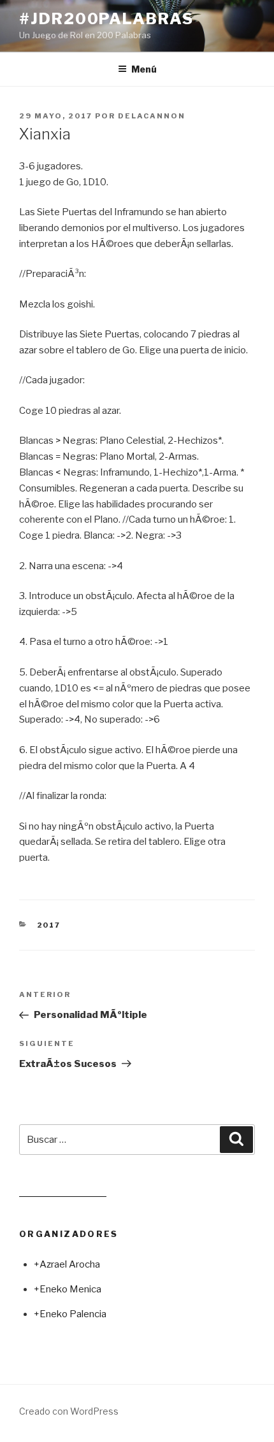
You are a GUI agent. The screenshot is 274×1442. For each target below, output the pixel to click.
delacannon (151, 115)
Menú (144, 69)
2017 (49, 925)
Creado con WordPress (69, 1411)
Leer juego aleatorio (62, 1191)
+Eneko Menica (67, 1289)
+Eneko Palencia (70, 1314)
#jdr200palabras (106, 19)
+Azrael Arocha (67, 1264)
